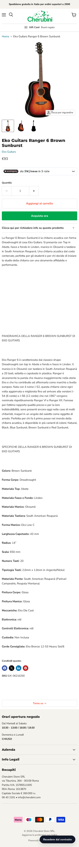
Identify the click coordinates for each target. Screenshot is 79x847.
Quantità (7, 182)
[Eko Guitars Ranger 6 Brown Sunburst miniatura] (8, 126)
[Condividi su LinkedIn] (18, 668)
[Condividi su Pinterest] (25, 668)
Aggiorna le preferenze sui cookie (39, 835)
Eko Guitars (9, 152)
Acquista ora (39, 216)
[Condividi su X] (11, 668)
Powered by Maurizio (39, 840)
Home (5, 36)
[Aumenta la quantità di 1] (34, 191)
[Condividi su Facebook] (4, 668)
